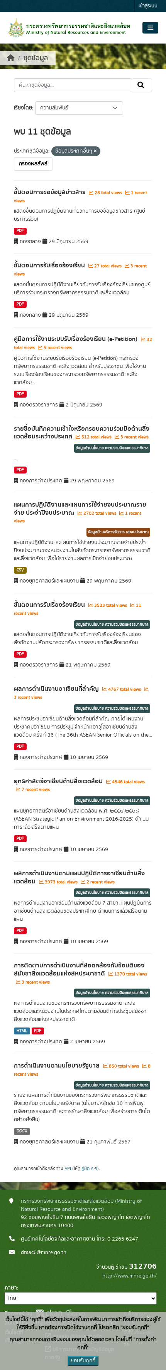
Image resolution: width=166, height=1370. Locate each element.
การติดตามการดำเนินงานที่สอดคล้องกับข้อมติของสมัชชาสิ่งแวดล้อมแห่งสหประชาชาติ (79, 969)
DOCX (22, 1131)
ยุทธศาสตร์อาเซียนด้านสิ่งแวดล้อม (59, 781)
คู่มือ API (89, 1168)
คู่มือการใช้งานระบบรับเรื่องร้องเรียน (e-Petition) (76, 339)
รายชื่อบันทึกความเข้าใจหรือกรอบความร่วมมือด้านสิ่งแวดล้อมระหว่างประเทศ (81, 433)
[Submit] (141, 85)
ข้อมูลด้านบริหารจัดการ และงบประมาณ (118, 532)
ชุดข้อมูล (36, 58)
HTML (22, 1031)
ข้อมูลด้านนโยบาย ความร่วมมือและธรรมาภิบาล (112, 448)
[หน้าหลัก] (11, 58)
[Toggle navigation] (150, 28)
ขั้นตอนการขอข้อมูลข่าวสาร (50, 192)
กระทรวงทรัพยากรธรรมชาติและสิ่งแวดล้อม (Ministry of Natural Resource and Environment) (81, 1205)
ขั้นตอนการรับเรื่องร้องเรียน (50, 265)
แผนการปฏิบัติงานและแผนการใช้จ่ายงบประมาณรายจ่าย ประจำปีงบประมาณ (80, 509)
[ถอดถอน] (95, 151)
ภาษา (11, 1288)
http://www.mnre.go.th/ (129, 1276)
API (67, 1168)
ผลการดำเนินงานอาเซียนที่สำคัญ (57, 689)
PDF (20, 231)
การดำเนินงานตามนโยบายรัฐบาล (57, 1066)
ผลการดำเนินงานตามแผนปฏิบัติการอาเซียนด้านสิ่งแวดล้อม (79, 877)
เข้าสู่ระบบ (148, 6)
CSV (20, 570)
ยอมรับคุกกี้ (83, 1361)
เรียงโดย (23, 108)
